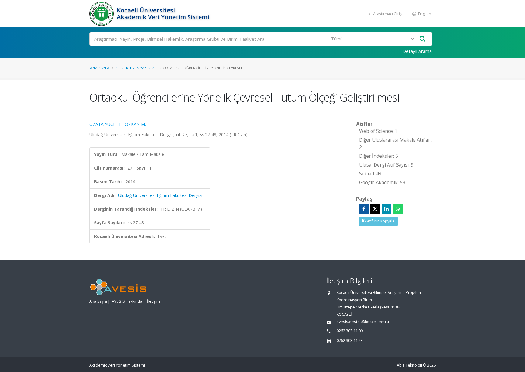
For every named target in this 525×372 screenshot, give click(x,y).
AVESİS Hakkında (127, 301)
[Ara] (422, 39)
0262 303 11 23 (350, 340)
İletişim (153, 301)
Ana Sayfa (99, 67)
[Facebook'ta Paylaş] (364, 209)
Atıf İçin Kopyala (380, 221)
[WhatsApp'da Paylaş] (398, 209)
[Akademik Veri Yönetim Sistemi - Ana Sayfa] (102, 13)
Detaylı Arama (417, 51)
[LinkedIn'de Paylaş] (386, 209)
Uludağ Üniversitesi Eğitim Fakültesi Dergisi (160, 195)
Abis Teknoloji (409, 365)
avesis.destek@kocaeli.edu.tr (363, 321)
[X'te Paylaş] (375, 209)
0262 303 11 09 (350, 330)
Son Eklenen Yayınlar (136, 67)
